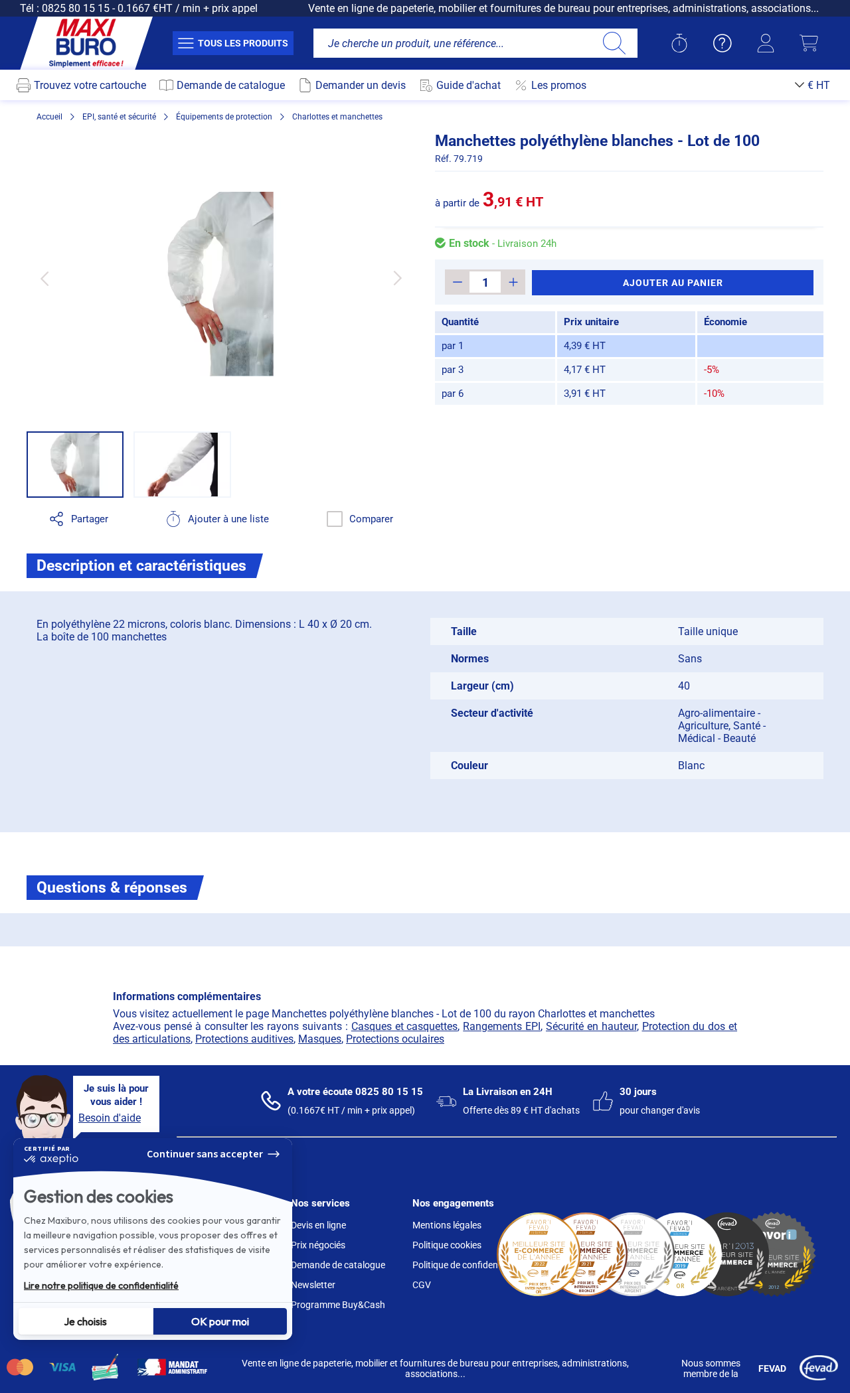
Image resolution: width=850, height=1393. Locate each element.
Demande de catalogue (338, 1265)
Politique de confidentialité (466, 1265)
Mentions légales (446, 1225)
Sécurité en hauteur (591, 1026)
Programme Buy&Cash (338, 1304)
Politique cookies (446, 1245)
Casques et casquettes (404, 1026)
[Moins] (457, 282)
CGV (421, 1285)
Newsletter (313, 1285)
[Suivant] (397, 278)
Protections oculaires (395, 1039)
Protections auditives (244, 1039)
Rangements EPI (502, 1026)
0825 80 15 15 (76, 8)
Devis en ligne (318, 1225)
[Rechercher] (614, 43)
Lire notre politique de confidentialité (101, 1285)
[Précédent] (44, 278)
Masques (319, 1039)
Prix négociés (318, 1245)
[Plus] (513, 282)
